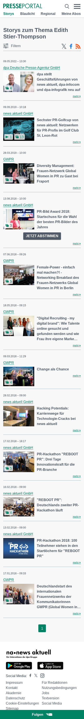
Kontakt (11, 688)
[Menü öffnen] (77, 6)
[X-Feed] (64, 46)
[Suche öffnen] (67, 6)
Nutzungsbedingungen (59, 688)
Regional (48, 14)
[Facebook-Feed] (71, 46)
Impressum (14, 682)
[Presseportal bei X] (34, 676)
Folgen (37, 714)
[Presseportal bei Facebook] (29, 676)
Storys (8, 14)
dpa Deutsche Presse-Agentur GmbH (31, 68)
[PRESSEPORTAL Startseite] (22, 6)
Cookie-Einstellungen (22, 703)
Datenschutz (15, 698)
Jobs (45, 693)
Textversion (50, 698)
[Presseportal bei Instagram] (41, 675)
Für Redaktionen (54, 682)
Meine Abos (71, 14)
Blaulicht (27, 14)
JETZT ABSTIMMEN (42, 236)
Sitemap (12, 708)
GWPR (8, 159)
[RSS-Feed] (78, 46)
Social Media (52, 703)
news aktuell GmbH (18, 113)
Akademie (13, 693)
